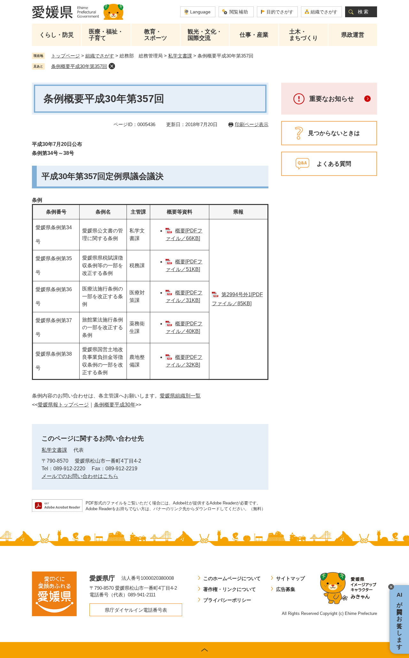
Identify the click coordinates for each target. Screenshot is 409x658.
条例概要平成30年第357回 (79, 66)
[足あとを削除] (112, 66)
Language (200, 11)
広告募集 (285, 589)
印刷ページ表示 (251, 124)
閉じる (391, 587)
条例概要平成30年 (114, 404)
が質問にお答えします (399, 619)
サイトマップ (290, 578)
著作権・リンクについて (229, 589)
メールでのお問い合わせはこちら (80, 476)
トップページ (65, 55)
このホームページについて (232, 578)
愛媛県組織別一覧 (180, 395)
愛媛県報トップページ (63, 404)
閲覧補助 (238, 11)
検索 (363, 11)
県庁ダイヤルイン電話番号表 (136, 610)
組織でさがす (324, 11)
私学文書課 (180, 55)
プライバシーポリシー (227, 600)
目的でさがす (279, 11)
